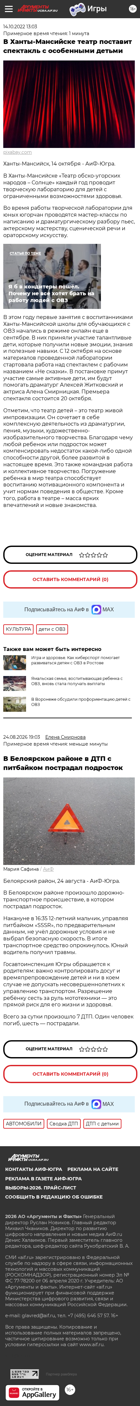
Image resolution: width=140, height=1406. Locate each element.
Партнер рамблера (61, 1374)
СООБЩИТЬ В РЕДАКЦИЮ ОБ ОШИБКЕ (54, 1197)
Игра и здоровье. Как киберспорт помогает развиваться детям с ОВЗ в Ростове (75, 660)
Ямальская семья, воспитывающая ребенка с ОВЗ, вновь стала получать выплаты (77, 681)
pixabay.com (17, 152)
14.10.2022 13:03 (20, 27)
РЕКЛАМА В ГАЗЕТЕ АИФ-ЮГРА (43, 1179)
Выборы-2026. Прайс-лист (40, 1188)
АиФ (48, 869)
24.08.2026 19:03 (21, 737)
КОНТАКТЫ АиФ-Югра (33, 1169)
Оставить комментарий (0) (70, 579)
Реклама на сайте (92, 1169)
